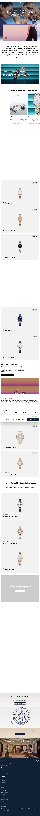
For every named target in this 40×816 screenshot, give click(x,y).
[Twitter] (7, 763)
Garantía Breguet (4, 803)
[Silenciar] (34, 38)
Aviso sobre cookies (34, 808)
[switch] (15, 412)
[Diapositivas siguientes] (37, 128)
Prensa (2, 787)
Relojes (2, 770)
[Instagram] (1, 763)
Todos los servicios (4, 792)
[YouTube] (10, 763)
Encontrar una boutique (20, 734)
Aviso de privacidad (12, 808)
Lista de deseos (4, 797)
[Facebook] (4, 763)
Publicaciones (3, 782)
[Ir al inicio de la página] (37, 761)
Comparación (3, 801)
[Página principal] (20, 2)
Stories (2, 778)
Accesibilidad (27, 808)
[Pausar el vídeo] (6, 38)
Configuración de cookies (6, 810)
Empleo (2, 785)
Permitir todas (32, 419)
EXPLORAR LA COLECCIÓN (6, 375)
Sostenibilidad (4, 784)
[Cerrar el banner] (38, 395)
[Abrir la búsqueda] (38, 2)
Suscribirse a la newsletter (20, 703)
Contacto (3, 794)
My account (3, 796)
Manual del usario (4, 799)
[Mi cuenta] (36, 2)
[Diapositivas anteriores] (35, 128)
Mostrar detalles (34, 416)
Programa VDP (20, 808)
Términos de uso (4, 808)
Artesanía (3, 780)
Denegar (7, 419)
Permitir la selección (20, 419)
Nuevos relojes (4, 771)
